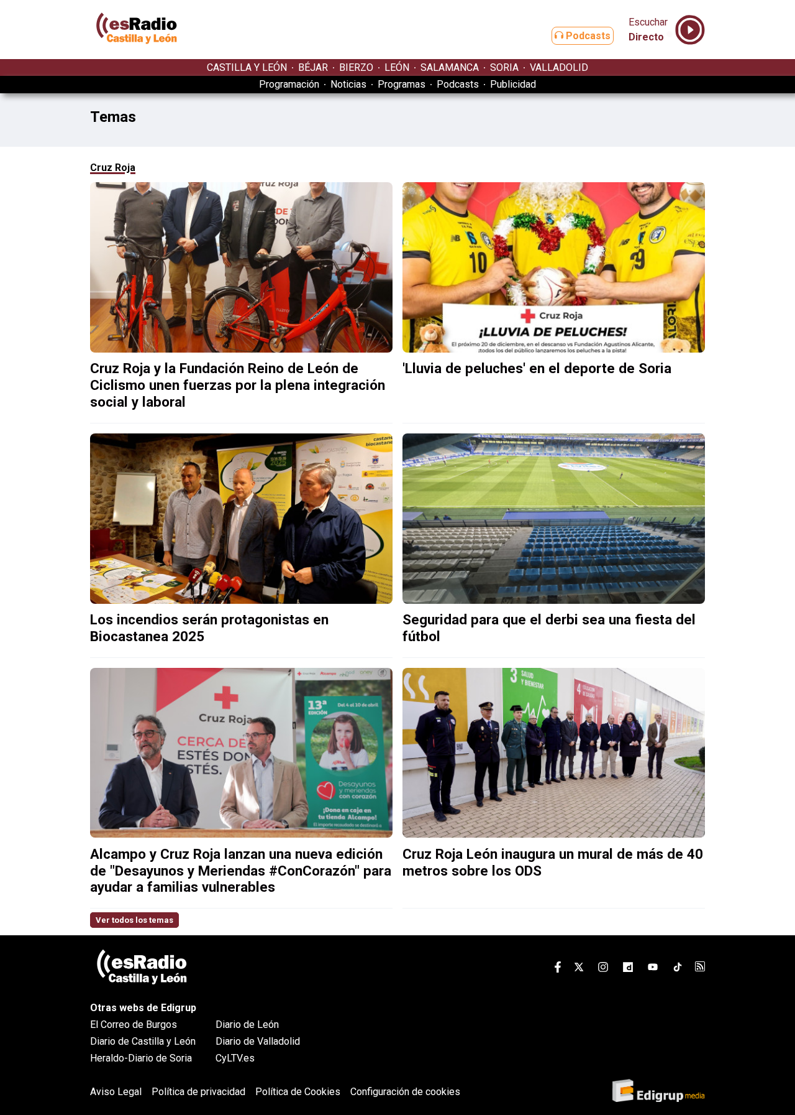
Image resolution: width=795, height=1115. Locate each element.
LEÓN (396, 67)
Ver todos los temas (134, 920)
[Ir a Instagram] (603, 969)
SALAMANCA (449, 67)
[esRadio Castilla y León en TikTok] (677, 969)
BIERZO (356, 67)
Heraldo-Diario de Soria (141, 1058)
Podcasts (587, 36)
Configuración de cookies (405, 1092)
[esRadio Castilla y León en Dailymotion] (627, 969)
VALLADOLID (559, 67)
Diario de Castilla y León (143, 1041)
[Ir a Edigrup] (658, 1091)
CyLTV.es (235, 1058)
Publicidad (513, 84)
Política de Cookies (297, 1092)
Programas (401, 84)
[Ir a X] (579, 969)
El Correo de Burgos (133, 1024)
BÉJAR (313, 67)
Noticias (348, 84)
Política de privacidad (198, 1092)
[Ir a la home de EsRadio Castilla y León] (136, 53)
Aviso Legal (116, 1092)
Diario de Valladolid (258, 1041)
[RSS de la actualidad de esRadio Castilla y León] (700, 968)
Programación (289, 84)
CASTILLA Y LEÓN (247, 67)
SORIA (504, 67)
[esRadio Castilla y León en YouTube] (652, 969)
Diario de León (247, 1024)
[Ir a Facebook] (557, 969)
